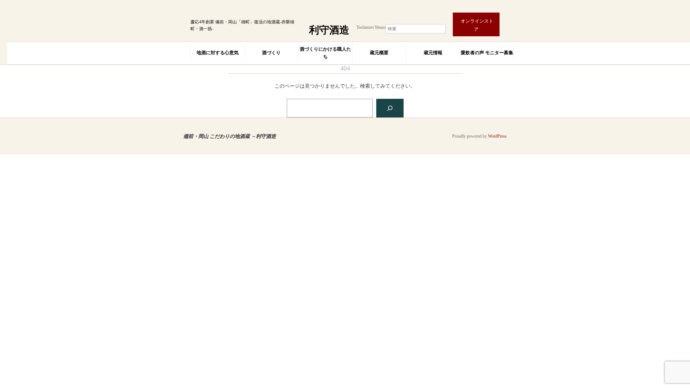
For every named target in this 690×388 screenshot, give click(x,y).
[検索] (390, 108)
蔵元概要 (379, 52)
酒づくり (271, 52)
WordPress (497, 136)
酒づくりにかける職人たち (325, 52)
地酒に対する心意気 (218, 52)
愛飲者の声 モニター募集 (487, 52)
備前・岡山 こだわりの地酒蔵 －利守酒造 (229, 136)
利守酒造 (329, 30)
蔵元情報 (433, 52)
